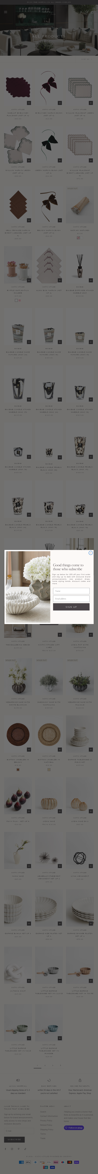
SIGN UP (71, 607)
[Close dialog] (91, 553)
